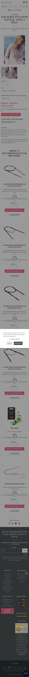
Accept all (18, 343)
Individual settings (14, 339)
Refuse (9, 343)
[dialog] (14, 338)
